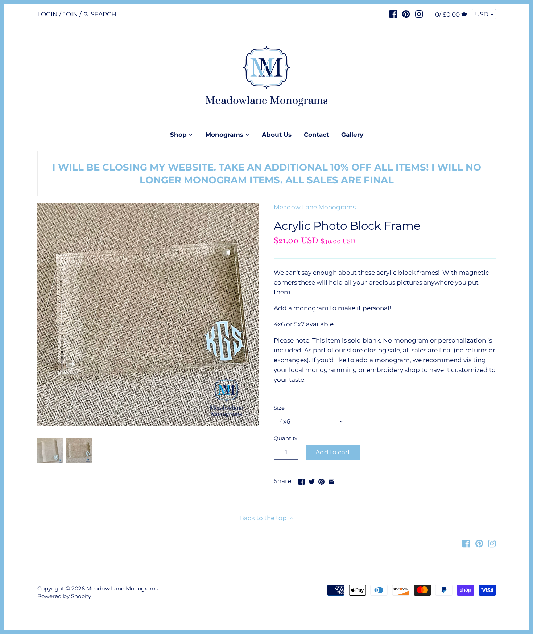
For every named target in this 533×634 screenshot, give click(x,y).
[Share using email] (332, 480)
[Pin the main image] (321, 480)
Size (279, 408)
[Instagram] (419, 14)
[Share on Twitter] (312, 480)
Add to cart (332, 452)
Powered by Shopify (64, 596)
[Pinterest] (406, 14)
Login (47, 14)
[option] (50, 450)
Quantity (285, 438)
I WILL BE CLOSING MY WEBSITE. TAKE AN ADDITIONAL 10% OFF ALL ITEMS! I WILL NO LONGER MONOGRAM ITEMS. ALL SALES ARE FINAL (266, 173)
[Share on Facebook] (301, 480)
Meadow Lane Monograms (315, 207)
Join (70, 14)
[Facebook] (393, 14)
